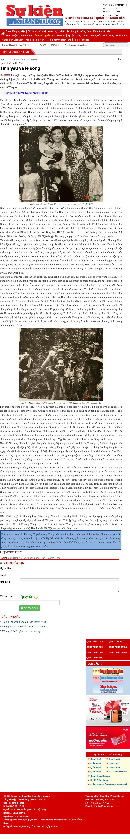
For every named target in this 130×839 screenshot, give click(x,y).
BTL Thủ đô (118, 772)
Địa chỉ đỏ (121, 35)
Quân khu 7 (114, 763)
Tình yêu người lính (44, 35)
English (121, 5)
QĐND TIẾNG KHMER (118, 652)
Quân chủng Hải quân (100, 776)
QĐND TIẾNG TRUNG (118, 647)
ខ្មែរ (117, 8)
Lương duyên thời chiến (23, 626)
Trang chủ (108, 5)
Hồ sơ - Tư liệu (81, 39)
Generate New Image (36, 597)
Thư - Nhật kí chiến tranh (19, 35)
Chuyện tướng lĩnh (81, 31)
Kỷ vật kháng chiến (78, 35)
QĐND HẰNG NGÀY (95, 642)
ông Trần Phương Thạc (47, 557)
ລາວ (111, 8)
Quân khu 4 (95, 772)
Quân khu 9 (114, 767)
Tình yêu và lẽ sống (24, 557)
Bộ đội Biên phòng (99, 780)
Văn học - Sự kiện (34, 39)
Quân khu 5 (114, 759)
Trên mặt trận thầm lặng (58, 39)
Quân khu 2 (95, 763)
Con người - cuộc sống (102, 35)
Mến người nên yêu (21, 631)
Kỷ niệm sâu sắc (101, 31)
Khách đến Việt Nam (12, 39)
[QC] (108, 710)
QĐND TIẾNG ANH (94, 647)
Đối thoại (32, 31)
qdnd (11, 557)
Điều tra (61, 35)
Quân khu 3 (95, 767)
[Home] (2, 33)
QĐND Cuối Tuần (111, 12)
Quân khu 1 (95, 759)
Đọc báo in (94, 664)
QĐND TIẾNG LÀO (94, 652)
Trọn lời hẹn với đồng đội (24, 621)
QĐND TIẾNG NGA (94, 657)
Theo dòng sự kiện (15, 31)
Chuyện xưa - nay (48, 31)
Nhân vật (64, 31)
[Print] (119, 58)
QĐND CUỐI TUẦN (117, 642)
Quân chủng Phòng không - (109, 784)
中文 (105, 8)
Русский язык (110, 15)
